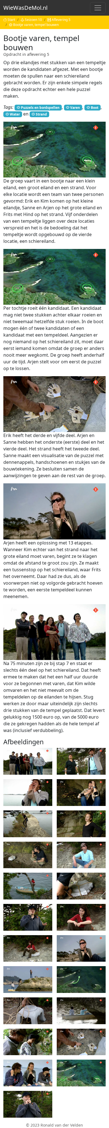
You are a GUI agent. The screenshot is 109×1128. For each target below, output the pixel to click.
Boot (94, 107)
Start (11, 19)
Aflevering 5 (61, 19)
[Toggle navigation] (98, 7)
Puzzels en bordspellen (40, 107)
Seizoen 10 (33, 19)
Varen (75, 107)
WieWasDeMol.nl (25, 7)
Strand (41, 114)
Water (15, 114)
